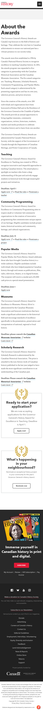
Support (21, 663)
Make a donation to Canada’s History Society (21, 597)
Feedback (21, 644)
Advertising (21, 622)
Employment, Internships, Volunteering (21, 637)
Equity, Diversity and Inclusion (21, 640)
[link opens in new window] (38, 707)
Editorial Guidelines (21, 633)
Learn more (7, 340)
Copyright (12, 701)
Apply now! (21, 431)
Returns (21, 659)
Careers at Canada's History (21, 625)
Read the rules (20, 192)
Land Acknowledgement (21, 648)
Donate (21, 618)
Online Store (21, 655)
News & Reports (21, 652)
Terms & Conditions (25, 703)
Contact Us (21, 629)
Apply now (7, 192)
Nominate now (21, 486)
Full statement (28, 698)
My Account (8, 572)
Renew (17, 572)
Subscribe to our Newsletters (21, 610)
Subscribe (23, 565)
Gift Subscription (28, 572)
